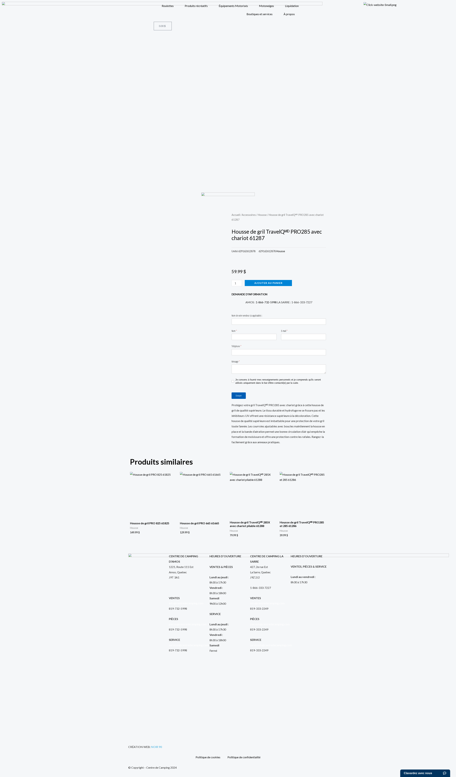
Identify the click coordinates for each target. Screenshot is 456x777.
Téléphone (239, 346)
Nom (237, 331)
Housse (262, 214)
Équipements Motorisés (233, 5)
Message (238, 361)
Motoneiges (266, 5)
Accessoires (249, 214)
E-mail (287, 331)
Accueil (236, 214)
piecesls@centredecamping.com (270, 624)
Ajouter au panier (268, 282)
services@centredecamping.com (189, 645)
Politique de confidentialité (243, 757)
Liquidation (292, 5)
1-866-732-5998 (266, 302)
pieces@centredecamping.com (187, 624)
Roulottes (168, 5)
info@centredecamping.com (186, 603)
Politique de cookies (208, 757)
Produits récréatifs (196, 5)
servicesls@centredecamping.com (271, 645)
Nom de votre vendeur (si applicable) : (247, 315)
